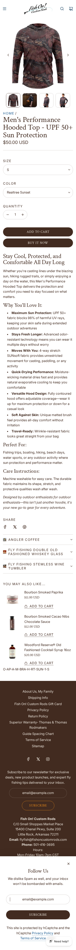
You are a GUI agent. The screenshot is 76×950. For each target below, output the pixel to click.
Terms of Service (33, 938)
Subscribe (38, 805)
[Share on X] (14, 527)
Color (9, 183)
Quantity (13, 206)
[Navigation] (4, 8)
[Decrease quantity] (7, 214)
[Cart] (70, 8)
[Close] (68, 863)
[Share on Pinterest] (24, 527)
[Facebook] (28, 759)
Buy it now (38, 243)
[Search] (62, 8)
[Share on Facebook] (5, 527)
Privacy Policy (42, 933)
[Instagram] (47, 759)
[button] (8, 55)
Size (7, 161)
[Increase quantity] (22, 214)
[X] (38, 759)
